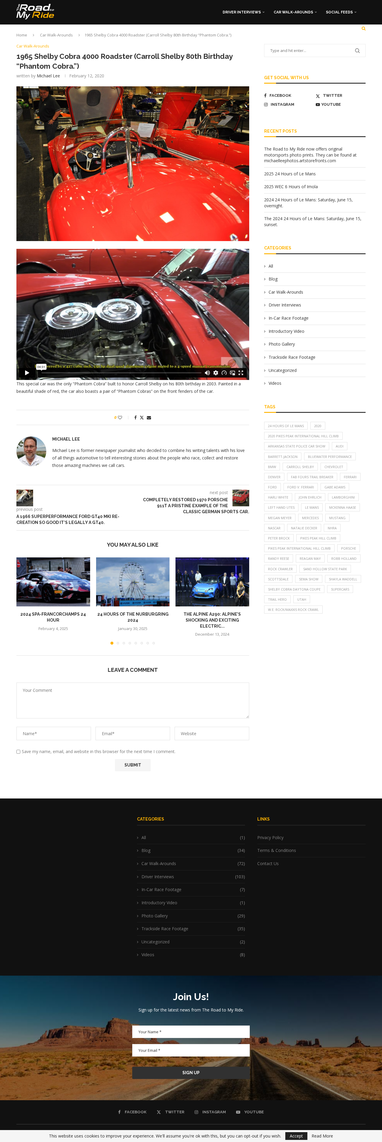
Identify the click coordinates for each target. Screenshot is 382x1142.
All (271, 266)
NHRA (332, 528)
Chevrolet (333, 467)
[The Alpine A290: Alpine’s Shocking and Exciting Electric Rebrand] (212, 581)
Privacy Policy (270, 837)
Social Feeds (339, 12)
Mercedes (310, 518)
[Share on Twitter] (142, 417)
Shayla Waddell (343, 579)
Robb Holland (344, 558)
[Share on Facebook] (135, 417)
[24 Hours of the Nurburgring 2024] (133, 581)
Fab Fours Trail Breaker (312, 477)
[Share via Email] (149, 417)
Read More (322, 1136)
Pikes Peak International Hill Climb (299, 548)
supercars (340, 589)
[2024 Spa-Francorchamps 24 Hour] (53, 581)
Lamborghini (343, 497)
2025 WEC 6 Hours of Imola (291, 186)
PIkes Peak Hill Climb (318, 538)
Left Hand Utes (281, 507)
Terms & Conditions (276, 850)
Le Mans (312, 507)
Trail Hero (277, 599)
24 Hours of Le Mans (286, 426)
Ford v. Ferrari (300, 487)
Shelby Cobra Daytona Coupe (294, 589)
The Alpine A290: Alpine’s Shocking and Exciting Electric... (212, 620)
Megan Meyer (280, 518)
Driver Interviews (242, 12)
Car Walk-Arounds (293, 12)
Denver (274, 477)
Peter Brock (279, 538)
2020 (317, 426)
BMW (272, 467)
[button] (24, 601)
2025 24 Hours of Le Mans (290, 174)
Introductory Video (286, 331)
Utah (301, 599)
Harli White (278, 497)
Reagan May (310, 558)
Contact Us (268, 863)
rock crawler (280, 569)
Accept (296, 1136)
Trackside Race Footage (292, 357)
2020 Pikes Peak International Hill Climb (303, 436)
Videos (275, 383)
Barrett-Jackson (283, 456)
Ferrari (350, 477)
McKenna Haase (342, 507)
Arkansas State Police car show (296, 446)
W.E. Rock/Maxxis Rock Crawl (293, 609)
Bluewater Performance (330, 456)
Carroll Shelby (300, 467)
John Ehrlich (310, 497)
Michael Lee (48, 76)
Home (21, 35)
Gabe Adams (334, 487)
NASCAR (274, 528)
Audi (340, 446)
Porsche (348, 548)
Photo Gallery (282, 344)
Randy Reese (278, 558)
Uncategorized (283, 370)
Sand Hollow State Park (325, 569)
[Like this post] (124, 417)
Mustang (337, 518)
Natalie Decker (304, 528)
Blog (273, 279)
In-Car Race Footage (289, 318)
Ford (272, 487)
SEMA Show (308, 579)
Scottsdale (278, 579)
